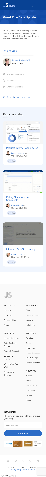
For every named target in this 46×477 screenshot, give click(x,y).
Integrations (30, 348)
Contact (29, 400)
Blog (28, 310)
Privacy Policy (16, 469)
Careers (29, 395)
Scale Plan (8, 315)
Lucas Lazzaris (17, 153)
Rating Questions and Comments (18, 198)
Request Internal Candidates (22, 147)
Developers (30, 338)
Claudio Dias (16, 254)
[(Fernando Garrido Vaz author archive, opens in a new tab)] (7, 65)
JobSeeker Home (33, 362)
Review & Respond (11, 351)
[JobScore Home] (8, 295)
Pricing (6, 325)
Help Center (31, 325)
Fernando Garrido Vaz (21, 60)
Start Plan (7, 310)
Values (28, 380)
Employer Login (32, 357)
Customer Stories (32, 315)
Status (28, 343)
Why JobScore (31, 385)
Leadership (30, 390)
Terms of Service (29, 469)
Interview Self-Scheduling (20, 249)
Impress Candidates (11, 338)
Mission (29, 375)
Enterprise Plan (10, 320)
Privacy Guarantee (33, 353)
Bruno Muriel (17, 205)
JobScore (18, 467)
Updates (12, 51)
